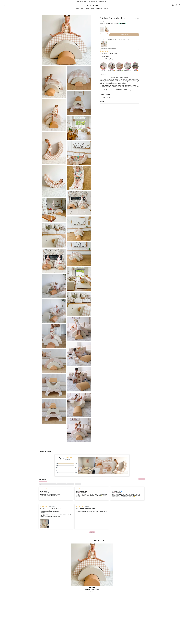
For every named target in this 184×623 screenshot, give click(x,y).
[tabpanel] (92, 509)
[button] (176, 5)
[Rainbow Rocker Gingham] (92, 564)
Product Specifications (105, 98)
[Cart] (179, 5)
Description (103, 74)
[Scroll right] (138, 66)
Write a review (142, 478)
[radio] (102, 29)
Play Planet (102, 16)
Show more (92, 532)
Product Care (103, 101)
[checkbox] (78, 484)
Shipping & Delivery (105, 94)
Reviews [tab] (42, 479)
